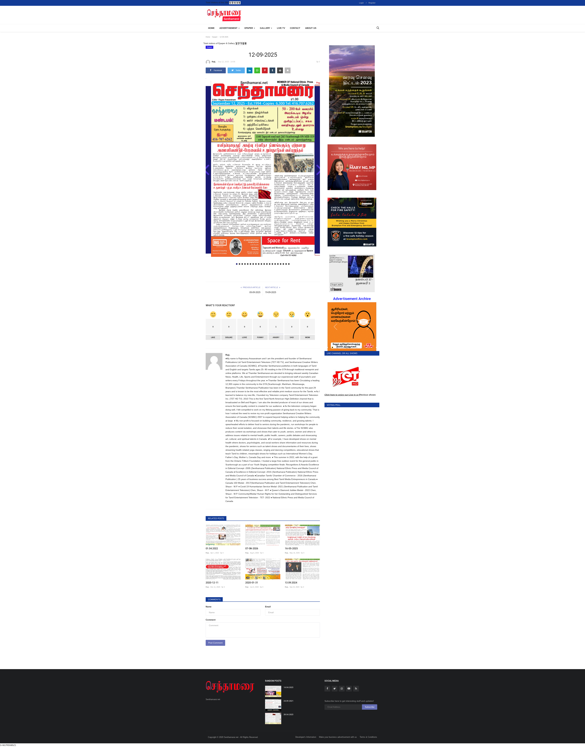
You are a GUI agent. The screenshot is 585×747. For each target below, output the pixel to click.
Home (211, 28)
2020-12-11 (212, 582)
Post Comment (215, 643)
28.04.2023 (288, 714)
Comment (211, 620)
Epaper (215, 37)
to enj (338, 395)
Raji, (214, 62)
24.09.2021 (288, 701)
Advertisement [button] (228, 28)
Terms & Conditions (368, 737)
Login (361, 3)
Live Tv (281, 28)
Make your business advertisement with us (338, 737)
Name (208, 606)
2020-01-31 (251, 582)
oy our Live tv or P (350, 395)
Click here (329, 395)
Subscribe (369, 707)
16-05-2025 (291, 548)
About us (310, 28)
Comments (214, 599)
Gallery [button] (265, 28)
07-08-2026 (251, 548)
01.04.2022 (212, 548)
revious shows (368, 395)
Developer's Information (305, 737)
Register (372, 3)
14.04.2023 (288, 687)
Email (268, 606)
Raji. (247, 587)
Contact (295, 28)
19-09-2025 (270, 292)
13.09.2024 (291, 582)
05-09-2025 (254, 292)
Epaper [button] (249, 28)
